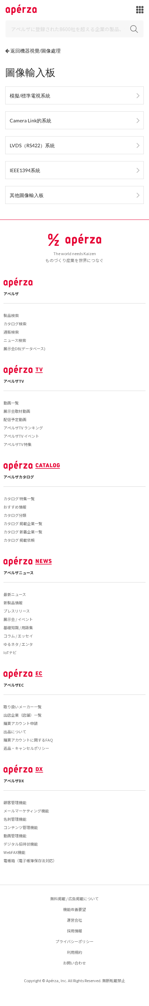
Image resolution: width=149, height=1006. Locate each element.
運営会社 (74, 920)
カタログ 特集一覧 (19, 498)
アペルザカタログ (18, 476)
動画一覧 (11, 403)
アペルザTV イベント (21, 436)
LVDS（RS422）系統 (32, 145)
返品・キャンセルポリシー (26, 748)
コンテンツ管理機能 (20, 827)
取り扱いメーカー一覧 (22, 706)
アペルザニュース (18, 572)
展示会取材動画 (16, 411)
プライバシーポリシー (74, 941)
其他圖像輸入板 (27, 195)
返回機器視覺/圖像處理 (35, 51)
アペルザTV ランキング (23, 427)
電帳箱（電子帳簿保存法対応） (30, 860)
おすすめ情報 (14, 507)
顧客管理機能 (14, 802)
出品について (14, 731)
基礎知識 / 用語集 (18, 627)
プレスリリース (16, 611)
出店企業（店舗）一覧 (22, 715)
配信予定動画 (14, 419)
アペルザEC (13, 685)
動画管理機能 (14, 835)
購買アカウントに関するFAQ (28, 740)
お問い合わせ (74, 963)
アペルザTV (13, 381)
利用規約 (74, 952)
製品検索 (11, 315)
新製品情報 (13, 602)
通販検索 (11, 332)
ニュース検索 (14, 340)
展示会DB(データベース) (24, 348)
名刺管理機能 (14, 819)
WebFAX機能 (14, 852)
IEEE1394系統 (25, 170)
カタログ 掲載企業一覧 (22, 523)
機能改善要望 (74, 909)
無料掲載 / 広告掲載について (74, 898)
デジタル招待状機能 (20, 844)
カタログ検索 (14, 323)
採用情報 (74, 930)
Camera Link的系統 (30, 120)
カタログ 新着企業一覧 (22, 531)
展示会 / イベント (18, 619)
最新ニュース (14, 594)
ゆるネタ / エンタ (18, 644)
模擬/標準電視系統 (30, 96)
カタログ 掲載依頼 (19, 540)
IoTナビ (10, 652)
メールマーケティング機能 (26, 810)
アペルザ (11, 293)
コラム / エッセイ (18, 636)
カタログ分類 (14, 515)
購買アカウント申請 (20, 723)
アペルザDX (13, 780)
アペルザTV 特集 (17, 444)
